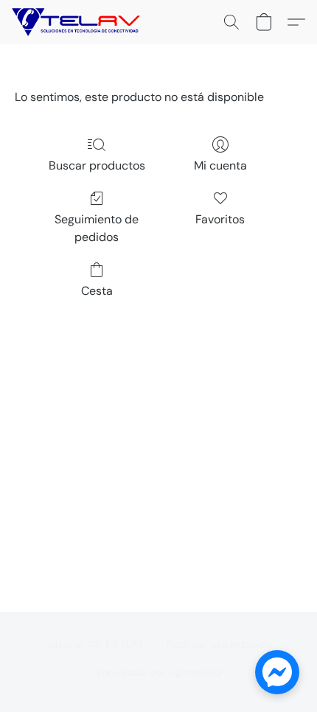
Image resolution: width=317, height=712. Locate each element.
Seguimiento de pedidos (97, 228)
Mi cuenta (220, 165)
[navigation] (99, 644)
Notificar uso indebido (219, 644)
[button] (79, 22)
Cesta (97, 291)
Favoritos (220, 219)
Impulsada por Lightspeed (159, 672)
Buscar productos (97, 165)
